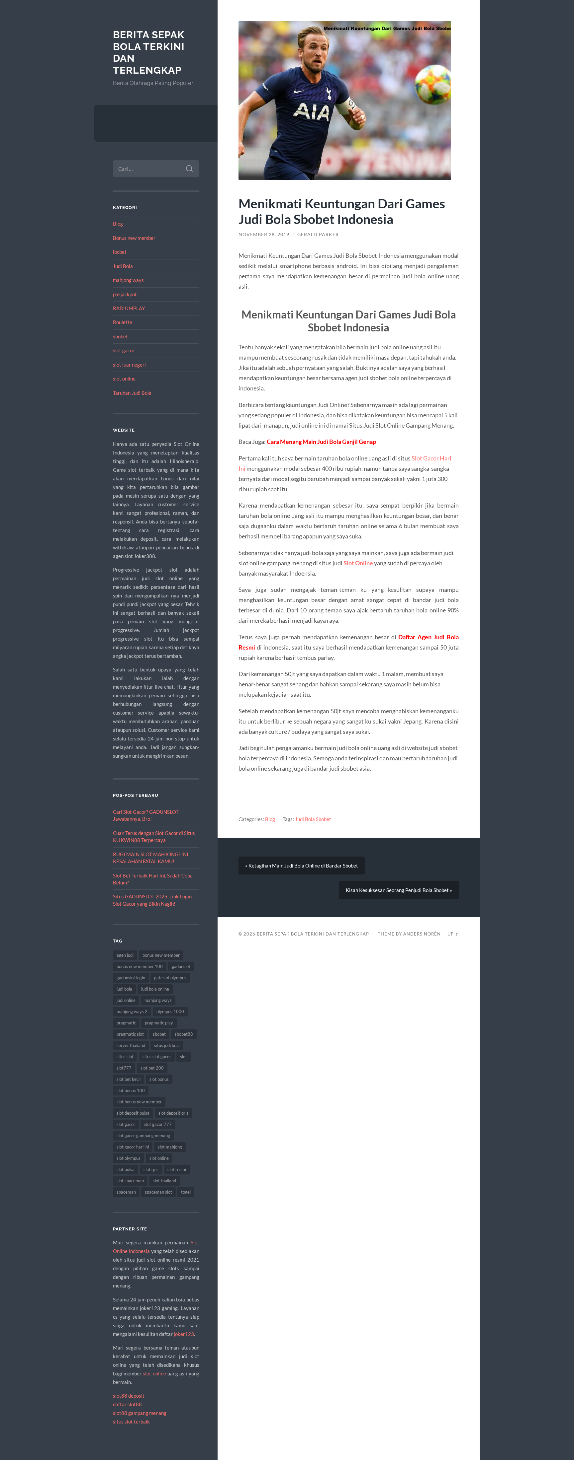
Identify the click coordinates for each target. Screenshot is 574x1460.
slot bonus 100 (131, 1090)
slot (183, 1056)
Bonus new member (134, 238)
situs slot (125, 1056)
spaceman (126, 1192)
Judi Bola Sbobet (313, 819)
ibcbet (120, 252)
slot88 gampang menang (139, 1413)
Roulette (122, 322)
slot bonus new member (139, 1101)
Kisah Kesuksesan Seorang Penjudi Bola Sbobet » (399, 890)
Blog (118, 224)
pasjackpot (125, 294)
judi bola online (155, 989)
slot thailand (164, 1180)
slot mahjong (170, 1146)
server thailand (131, 1045)
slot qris (151, 1169)
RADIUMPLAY (129, 308)
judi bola (124, 989)
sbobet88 (184, 1034)
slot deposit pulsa (133, 1113)
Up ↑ (453, 934)
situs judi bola (167, 1045)
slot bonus (159, 1079)
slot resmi (176, 1169)
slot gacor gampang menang (143, 1135)
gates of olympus (170, 977)
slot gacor (124, 350)
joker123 (184, 1334)
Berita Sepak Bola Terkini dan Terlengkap (313, 934)
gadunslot (181, 966)
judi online (126, 1000)
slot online (124, 379)
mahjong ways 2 (132, 1011)
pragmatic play (159, 1022)
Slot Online (358, 563)
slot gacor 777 (158, 1124)
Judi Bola (123, 266)
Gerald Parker (318, 234)
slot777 (124, 1068)
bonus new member (161, 955)
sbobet (120, 336)
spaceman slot (158, 1192)
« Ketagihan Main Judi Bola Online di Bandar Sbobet (301, 866)
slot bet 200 (152, 1068)
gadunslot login (131, 977)
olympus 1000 (170, 1011)
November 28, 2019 (264, 234)
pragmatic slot (130, 1034)
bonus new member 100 (140, 966)
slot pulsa (126, 1169)
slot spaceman (130, 1180)
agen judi (125, 955)
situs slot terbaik (131, 1422)
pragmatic (126, 1022)
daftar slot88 (127, 1404)
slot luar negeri (129, 365)
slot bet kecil (129, 1079)
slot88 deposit (128, 1396)
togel (186, 1192)
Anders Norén (422, 934)
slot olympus (129, 1158)
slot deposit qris (173, 1113)
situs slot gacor (157, 1056)
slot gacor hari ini (133, 1146)
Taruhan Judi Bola (132, 393)
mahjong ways (128, 280)
